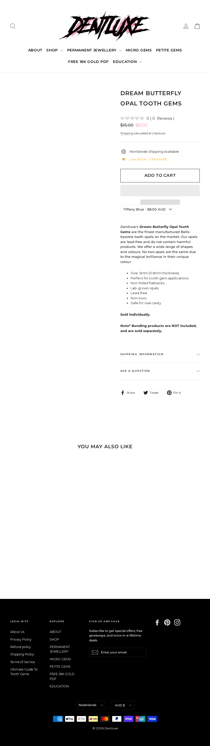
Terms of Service (22, 662)
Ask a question (135, 370)
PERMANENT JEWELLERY (92, 50)
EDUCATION (125, 61)
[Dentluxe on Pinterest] (167, 622)
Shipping (126, 133)
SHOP (52, 50)
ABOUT (35, 50)
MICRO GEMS (139, 50)
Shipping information (142, 354)
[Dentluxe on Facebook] (157, 622)
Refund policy (20, 647)
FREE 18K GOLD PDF (88, 61)
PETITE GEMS (169, 50)
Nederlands (87, 705)
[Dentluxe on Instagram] (177, 622)
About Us (17, 632)
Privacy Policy (21, 639)
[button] (160, 190)
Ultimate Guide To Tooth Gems (24, 671)
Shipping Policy (22, 654)
